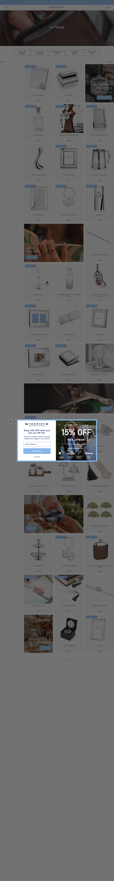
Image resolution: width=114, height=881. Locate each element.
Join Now (37, 451)
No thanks (37, 457)
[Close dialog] (10, 421)
